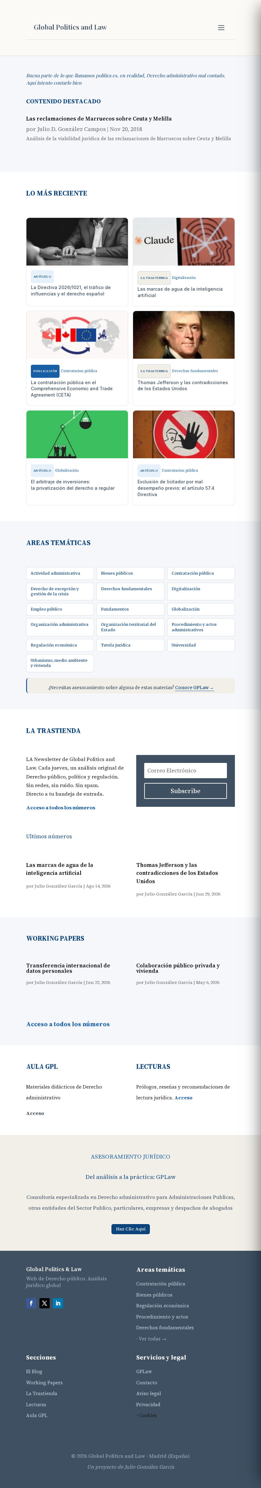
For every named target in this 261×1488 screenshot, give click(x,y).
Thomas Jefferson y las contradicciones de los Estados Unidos (177, 873)
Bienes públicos (117, 573)
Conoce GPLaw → (194, 687)
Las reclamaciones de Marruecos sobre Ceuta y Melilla (99, 118)
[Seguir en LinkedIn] (58, 1303)
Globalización (186, 609)
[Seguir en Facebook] (31, 1303)
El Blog (34, 1371)
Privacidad (148, 1404)
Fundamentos (115, 609)
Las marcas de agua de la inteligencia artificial (59, 869)
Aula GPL (36, 1415)
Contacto (146, 1382)
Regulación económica (54, 645)
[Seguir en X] (44, 1303)
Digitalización (186, 588)
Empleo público (46, 609)
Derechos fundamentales (126, 588)
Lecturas (36, 1404)
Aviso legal (148, 1393)
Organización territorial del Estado (128, 627)
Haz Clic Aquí (130, 1229)
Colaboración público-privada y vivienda (178, 968)
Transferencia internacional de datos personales (68, 968)
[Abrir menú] (221, 28)
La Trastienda (41, 1393)
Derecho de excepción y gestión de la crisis (55, 591)
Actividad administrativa (55, 573)
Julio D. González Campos (71, 129)
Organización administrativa (59, 624)
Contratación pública (193, 573)
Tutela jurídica (115, 645)
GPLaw (144, 1371)
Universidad (184, 645)
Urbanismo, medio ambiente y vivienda (59, 663)
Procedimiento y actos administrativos (194, 627)
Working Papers (44, 1382)
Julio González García (58, 886)
